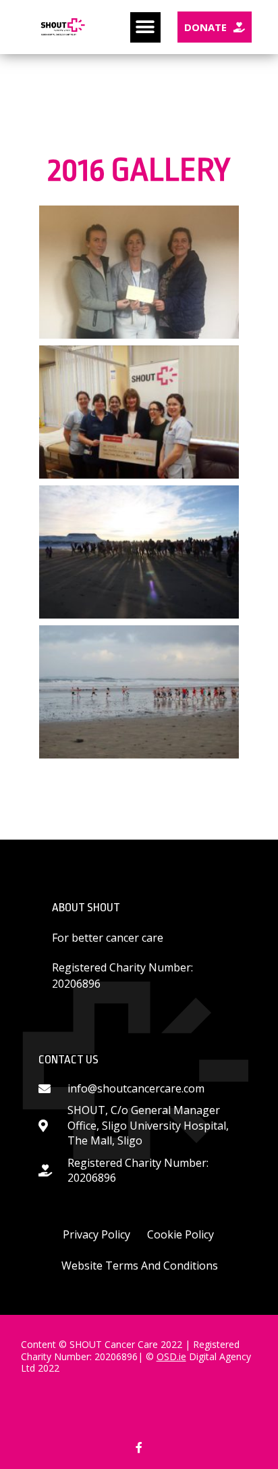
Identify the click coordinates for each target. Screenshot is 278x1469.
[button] (145, 27)
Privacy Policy (96, 1234)
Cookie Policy (180, 1234)
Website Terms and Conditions (139, 1265)
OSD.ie (171, 1356)
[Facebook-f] (138, 1447)
